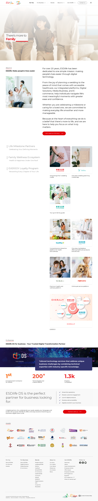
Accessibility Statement (30, 497)
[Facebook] (80, 462)
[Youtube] (85, 462)
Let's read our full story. (52, 133)
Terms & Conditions (14, 497)
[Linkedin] (83, 462)
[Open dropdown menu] (45, 3)
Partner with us (73, 412)
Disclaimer (8, 497)
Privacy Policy (22, 497)
